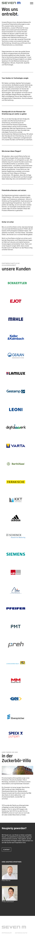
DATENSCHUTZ (21, 933)
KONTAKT (6, 849)
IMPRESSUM (7, 933)
